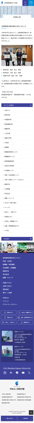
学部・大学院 (7, 261)
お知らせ (7, 110)
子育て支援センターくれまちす (14, 180)
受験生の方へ (10, 312)
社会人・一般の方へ (11, 212)
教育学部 (7, 115)
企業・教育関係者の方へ (12, 226)
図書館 (7, 147)
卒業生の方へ (9, 217)
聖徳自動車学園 (5, 402)
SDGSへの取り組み (10, 203)
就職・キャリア (9, 198)
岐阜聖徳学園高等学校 (7, 397)
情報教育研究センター (11, 152)
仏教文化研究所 (9, 166)
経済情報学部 (9, 124)
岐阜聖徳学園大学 (21, 394)
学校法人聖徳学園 (6, 394)
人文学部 (7, 133)
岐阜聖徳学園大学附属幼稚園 (24, 399)
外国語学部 (8, 119)
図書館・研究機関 (9, 264)
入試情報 (7, 189)
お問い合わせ (7, 286)
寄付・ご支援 (7, 292)
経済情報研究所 (9, 161)
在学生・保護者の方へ (11, 221)
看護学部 (7, 129)
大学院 (7, 143)
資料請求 (6, 289)
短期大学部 (8, 138)
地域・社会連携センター (12, 175)
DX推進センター (10, 170)
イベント (6, 301)
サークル (7, 207)
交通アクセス (7, 282)
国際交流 (7, 184)
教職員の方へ (27, 322)
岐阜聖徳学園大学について (11, 258)
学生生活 (7, 193)
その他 (7, 230)
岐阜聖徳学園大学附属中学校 (24, 397)
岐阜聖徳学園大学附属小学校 (9, 399)
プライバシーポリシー (10, 304)
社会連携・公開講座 (9, 267)
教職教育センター (10, 156)
